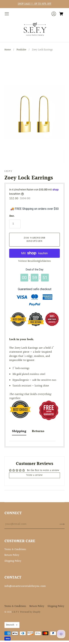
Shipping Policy (12, 561)
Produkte (21, 50)
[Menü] (7, 14)
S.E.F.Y (8, 171)
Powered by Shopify (30, 612)
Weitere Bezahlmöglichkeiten (34, 261)
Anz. (12, 216)
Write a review (34, 475)
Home (7, 50)
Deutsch (10, 625)
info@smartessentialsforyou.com (25, 586)
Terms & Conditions (15, 550)
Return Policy (11, 555)
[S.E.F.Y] (34, 29)
